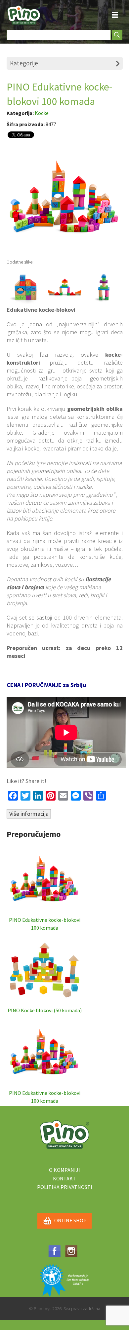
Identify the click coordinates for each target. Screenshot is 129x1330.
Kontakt (64, 1178)
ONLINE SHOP (70, 1220)
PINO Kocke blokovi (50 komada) (45, 1010)
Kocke (42, 113)
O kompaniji (64, 1170)
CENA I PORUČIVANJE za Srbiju (46, 685)
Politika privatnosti (64, 1187)
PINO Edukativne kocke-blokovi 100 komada (44, 924)
